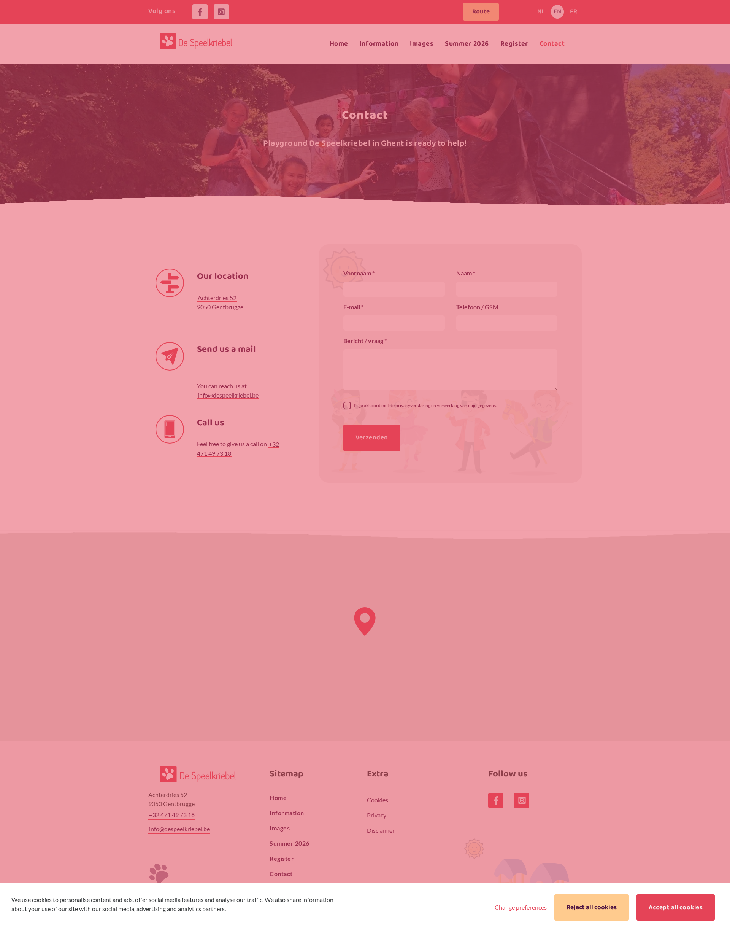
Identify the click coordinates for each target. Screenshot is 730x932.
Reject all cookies (592, 907)
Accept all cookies (676, 907)
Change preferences (521, 907)
